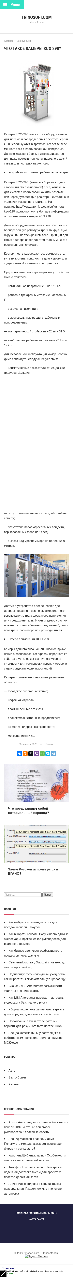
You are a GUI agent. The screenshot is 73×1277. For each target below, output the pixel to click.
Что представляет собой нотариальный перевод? (28, 810)
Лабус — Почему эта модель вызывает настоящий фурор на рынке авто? (33, 1143)
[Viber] (36, 753)
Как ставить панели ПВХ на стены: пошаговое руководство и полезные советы (36, 1127)
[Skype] (47, 753)
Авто (12, 1070)
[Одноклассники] (25, 753)
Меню (15, 4)
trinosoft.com (36, 17)
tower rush (58, 1271)
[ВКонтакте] (19, 753)
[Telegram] (53, 753)
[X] (30, 753)
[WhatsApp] (42, 753)
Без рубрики (17, 1077)
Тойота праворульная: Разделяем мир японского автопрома (33, 1188)
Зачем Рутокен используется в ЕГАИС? (33, 871)
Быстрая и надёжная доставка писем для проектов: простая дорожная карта (32, 1172)
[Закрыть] (3, 1274)
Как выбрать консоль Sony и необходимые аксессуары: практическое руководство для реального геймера (36, 939)
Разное (13, 1084)
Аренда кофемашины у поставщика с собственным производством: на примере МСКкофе (33, 1037)
